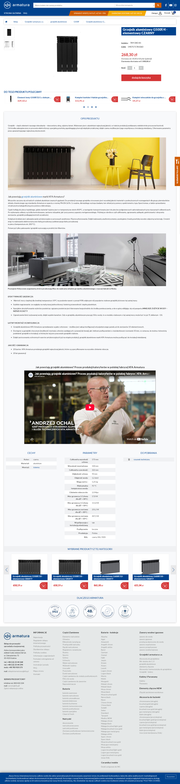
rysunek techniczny (142, 459)
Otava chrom (106, 702)
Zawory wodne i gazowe (151, 632)
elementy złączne (146, 667)
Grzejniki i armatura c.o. (34, 22)
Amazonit (105, 642)
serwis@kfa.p (13, 686)
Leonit (103, 668)
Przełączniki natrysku (71, 644)
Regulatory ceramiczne (72, 650)
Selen (103, 710)
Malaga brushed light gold (111, 726)
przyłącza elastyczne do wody (151, 642)
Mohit (103, 679)
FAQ (25, 13)
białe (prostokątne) (147, 730)
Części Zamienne (71, 632)
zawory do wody (146, 636)
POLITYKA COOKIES (152, 781)
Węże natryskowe (70, 663)
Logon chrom (106, 671)
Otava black (106, 705)
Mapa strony (38, 671)
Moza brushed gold (109, 694)
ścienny (36, 467)
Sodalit (104, 708)
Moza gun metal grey (109, 744)
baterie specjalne (70, 711)
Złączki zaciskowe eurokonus (151, 692)
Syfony (65, 658)
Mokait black (106, 687)
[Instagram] (175, 5)
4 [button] (96, 106)
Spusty (65, 655)
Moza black (105, 692)
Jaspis (103, 660)
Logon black (106, 673)
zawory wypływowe (147, 644)
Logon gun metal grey (110, 752)
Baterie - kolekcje (109, 632)
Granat (104, 655)
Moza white (106, 747)
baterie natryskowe (71, 695)
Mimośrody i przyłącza (71, 642)
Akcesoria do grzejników (149, 659)
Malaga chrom (106, 721)
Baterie (66, 688)
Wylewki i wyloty (69, 665)
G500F (77, 22)
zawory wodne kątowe (148, 650)
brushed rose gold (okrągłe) (150, 709)
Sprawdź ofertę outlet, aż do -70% (90, 13)
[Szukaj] (158, 5)
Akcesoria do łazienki (149, 697)
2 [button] (88, 106)
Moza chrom (106, 689)
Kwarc (103, 665)
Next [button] (172, 569)
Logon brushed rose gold (111, 755)
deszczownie (68, 723)
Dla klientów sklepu (41, 649)
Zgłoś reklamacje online (13, 688)
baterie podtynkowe (71, 709)
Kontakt (36, 674)
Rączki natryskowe (70, 647)
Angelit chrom (107, 644)
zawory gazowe (145, 639)
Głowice (66, 639)
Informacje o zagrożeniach (44, 656)
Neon (103, 700)
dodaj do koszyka (141, 77)
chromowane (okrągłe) (148, 701)
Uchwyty (66, 660)
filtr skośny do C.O (147, 661)
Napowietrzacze (69, 684)
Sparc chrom (106, 737)
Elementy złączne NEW (150, 688)
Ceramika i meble (109, 762)
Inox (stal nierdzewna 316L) (150, 733)
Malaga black (106, 723)
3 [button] (92, 106)
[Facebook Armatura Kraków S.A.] (166, 5)
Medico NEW (106, 718)
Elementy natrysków (71, 636)
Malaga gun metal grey (110, 731)
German (104, 652)
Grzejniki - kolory (146, 672)
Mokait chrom (106, 684)
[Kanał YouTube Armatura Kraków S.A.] (170, 5)
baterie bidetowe (70, 701)
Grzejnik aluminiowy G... (95, 22)
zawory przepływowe (148, 647)
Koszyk (169, 13)
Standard (105, 713)
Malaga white (106, 734)
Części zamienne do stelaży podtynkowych (80, 676)
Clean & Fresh (68, 714)
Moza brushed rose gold (111, 742)
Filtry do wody (68, 679)
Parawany (143, 683)
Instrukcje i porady (41, 665)
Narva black (105, 697)
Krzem (103, 663)
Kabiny (142, 681)
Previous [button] (5, 569)
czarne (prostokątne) (148, 722)
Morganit (105, 681)
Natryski (67, 719)
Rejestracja (38, 637)
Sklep (16, 22)
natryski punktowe (70, 728)
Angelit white (106, 647)
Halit (103, 658)
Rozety (65, 652)
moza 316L (105, 758)
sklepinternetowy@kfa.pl (18, 671)
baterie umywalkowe (71, 698)
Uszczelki (66, 668)
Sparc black (105, 739)
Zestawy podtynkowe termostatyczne (78, 731)
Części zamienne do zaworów (74, 681)
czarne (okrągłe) (146, 706)
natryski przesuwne (71, 725)
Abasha (104, 636)
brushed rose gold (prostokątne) (152, 725)
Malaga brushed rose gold (111, 729)
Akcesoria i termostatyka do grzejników (155, 669)
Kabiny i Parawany (148, 676)
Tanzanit (104, 715)
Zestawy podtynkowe (72, 733)
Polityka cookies (40, 652)
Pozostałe (67, 671)
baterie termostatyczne (72, 706)
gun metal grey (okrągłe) (149, 712)
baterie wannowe (70, 693)
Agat (103, 639)
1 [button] (84, 106)
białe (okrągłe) (145, 714)
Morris (103, 676)
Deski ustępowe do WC (110, 767)
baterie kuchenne (70, 703)
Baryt (103, 650)
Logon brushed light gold (111, 750)
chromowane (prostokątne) (150, 717)
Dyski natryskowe (70, 673)
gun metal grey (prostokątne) (151, 727)
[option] (68, 54)
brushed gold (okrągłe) (148, 704)
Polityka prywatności (41, 646)
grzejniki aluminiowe (59, 22)
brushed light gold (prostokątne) (152, 720)
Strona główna (12, 13)
